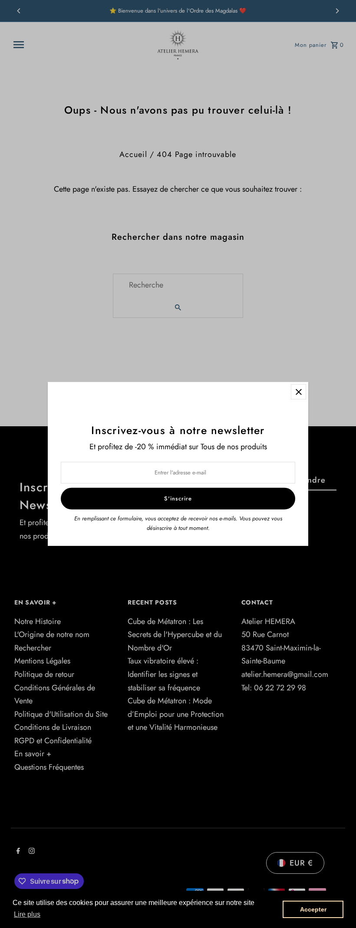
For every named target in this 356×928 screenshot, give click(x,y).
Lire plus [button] (27, 914)
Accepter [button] (313, 909)
